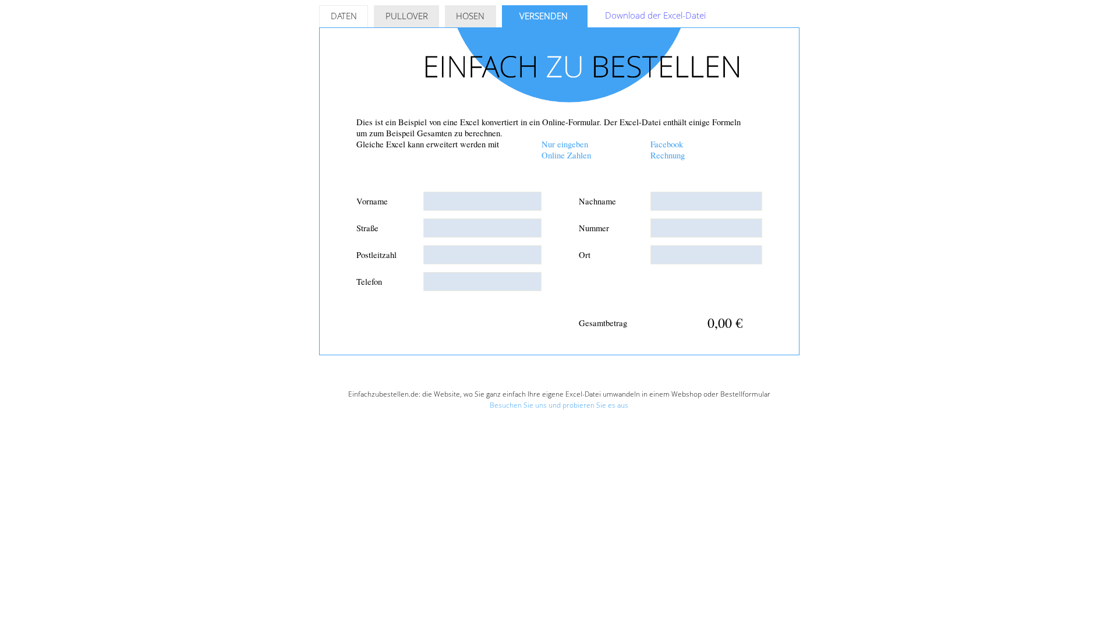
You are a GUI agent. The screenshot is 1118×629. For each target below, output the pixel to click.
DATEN (344, 16)
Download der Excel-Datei (655, 15)
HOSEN (470, 16)
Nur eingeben (565, 144)
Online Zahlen (566, 155)
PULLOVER (406, 16)
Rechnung (667, 155)
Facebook (666, 144)
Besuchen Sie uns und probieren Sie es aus (559, 405)
